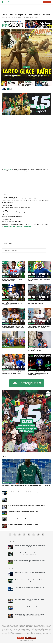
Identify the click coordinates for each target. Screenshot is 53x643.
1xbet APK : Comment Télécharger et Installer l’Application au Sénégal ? (23, 491)
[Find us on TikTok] (33, 534)
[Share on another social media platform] (10, 89)
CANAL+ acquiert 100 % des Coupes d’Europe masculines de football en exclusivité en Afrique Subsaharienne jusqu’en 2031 (38, 373)
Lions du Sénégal (21, 626)
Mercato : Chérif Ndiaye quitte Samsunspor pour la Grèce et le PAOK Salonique (25, 518)
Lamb (34, 626)
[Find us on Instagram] (24, 534)
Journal (25, 17)
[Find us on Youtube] (29, 534)
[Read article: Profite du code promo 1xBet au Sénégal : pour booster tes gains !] (10, 589)
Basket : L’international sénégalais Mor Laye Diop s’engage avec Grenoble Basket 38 (26, 505)
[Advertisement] (27, 7)
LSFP (12, 629)
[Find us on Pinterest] (43, 534)
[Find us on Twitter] (19, 534)
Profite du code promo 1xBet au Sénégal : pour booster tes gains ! (29, 587)
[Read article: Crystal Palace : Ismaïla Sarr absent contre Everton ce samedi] (4, 500)
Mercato (15, 626)
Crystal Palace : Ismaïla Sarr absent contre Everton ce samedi (21, 499)
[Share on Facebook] (3, 89)
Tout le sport (35, 17)
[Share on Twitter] (5, 89)
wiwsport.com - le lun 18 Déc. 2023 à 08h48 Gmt (11, 17)
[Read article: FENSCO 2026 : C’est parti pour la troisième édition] (13, 339)
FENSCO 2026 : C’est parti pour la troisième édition (13, 349)
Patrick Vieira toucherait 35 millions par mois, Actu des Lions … (29, 606)
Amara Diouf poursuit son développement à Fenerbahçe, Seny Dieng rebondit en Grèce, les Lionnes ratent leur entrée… (12, 303)
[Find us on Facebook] (14, 534)
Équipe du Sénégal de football (7, 626)
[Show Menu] (2, 2)
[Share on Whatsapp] (8, 89)
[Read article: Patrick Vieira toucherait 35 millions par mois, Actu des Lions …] (39, 269)
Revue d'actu (6, 276)
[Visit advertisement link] (26, 104)
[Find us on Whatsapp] (10, 534)
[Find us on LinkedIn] (38, 534)
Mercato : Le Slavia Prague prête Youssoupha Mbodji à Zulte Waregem (23, 524)
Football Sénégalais (29, 626)
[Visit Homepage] (8, 2)
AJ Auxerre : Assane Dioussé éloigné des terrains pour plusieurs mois (23, 511)
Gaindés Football (7, 482)
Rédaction (29, 17)
